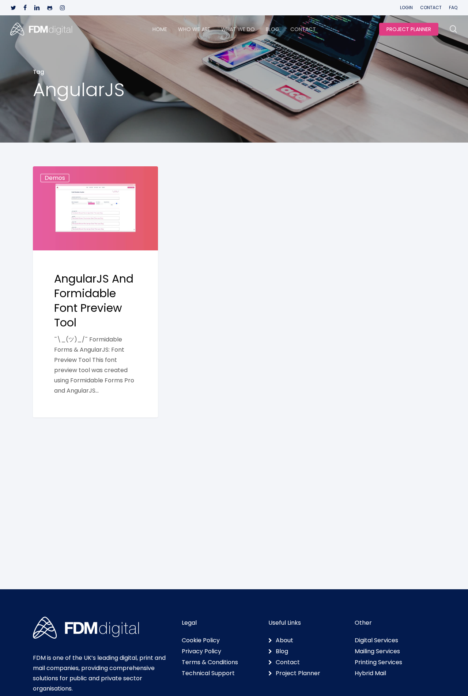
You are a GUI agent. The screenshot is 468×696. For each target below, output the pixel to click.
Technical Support (208, 673)
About (284, 640)
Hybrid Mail (370, 673)
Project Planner (298, 673)
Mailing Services (377, 651)
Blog (282, 651)
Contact (288, 662)
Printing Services (378, 662)
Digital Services (376, 640)
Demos (55, 178)
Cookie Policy (201, 640)
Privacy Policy (201, 651)
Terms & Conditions (210, 662)
